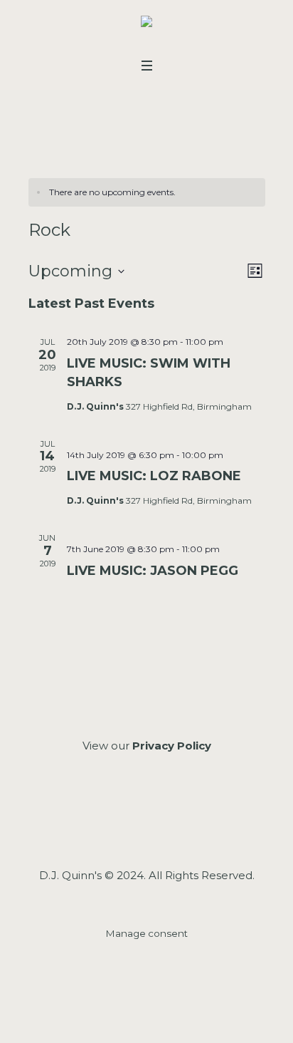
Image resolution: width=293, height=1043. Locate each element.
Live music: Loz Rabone (154, 476)
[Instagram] (145, 822)
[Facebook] (107, 822)
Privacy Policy (171, 745)
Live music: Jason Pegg (152, 570)
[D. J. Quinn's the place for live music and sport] (146, 24)
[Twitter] (183, 822)
